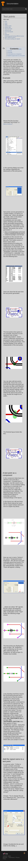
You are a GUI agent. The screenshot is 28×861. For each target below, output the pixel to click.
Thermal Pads (8, 28)
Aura (6, 23)
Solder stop (8, 27)
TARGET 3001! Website (7, 857)
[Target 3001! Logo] (3, 3)
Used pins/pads (9, 31)
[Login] (24, 853)
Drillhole (7, 34)
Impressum (12, 857)
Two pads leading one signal (12, 38)
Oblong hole (8, 30)
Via (5, 33)
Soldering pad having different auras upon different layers (14, 36)
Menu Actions (7, 124)
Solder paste (8, 26)
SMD (6, 24)
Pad (6, 21)
